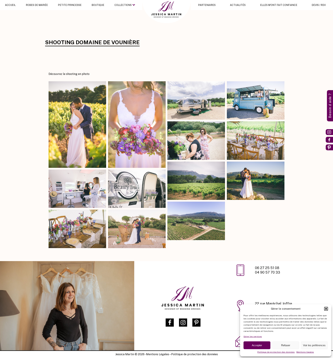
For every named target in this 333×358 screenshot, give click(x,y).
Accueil (10, 5)
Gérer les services (253, 336)
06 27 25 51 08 (267, 268)
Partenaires (207, 5)
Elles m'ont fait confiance (278, 5)
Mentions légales (305, 352)
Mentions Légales (157, 354)
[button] (326, 308)
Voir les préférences (314, 345)
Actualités (238, 5)
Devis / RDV (319, 5)
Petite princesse (70, 5)
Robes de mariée (37, 5)
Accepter (257, 345)
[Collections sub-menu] (134, 5)
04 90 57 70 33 (267, 272)
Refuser (285, 345)
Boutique (98, 5)
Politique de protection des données (276, 352)
